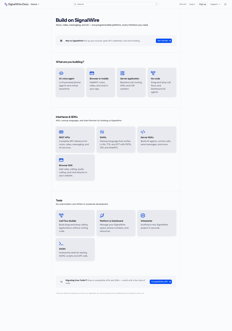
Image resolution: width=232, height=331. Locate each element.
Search (117, 4)
